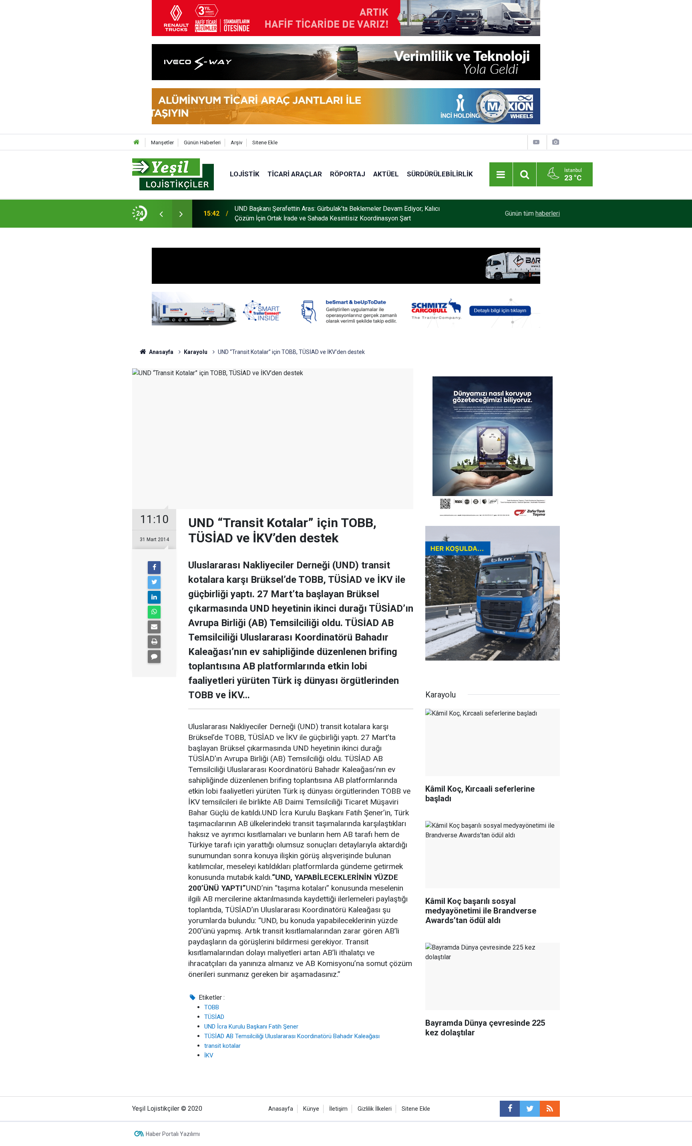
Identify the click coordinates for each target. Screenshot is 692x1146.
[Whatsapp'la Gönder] (154, 612)
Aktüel (386, 174)
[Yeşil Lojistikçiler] (173, 174)
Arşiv (236, 142)
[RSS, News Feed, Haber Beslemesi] (550, 1109)
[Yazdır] (154, 641)
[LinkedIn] (154, 597)
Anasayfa (280, 1109)
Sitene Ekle (265, 142)
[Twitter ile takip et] (530, 1109)
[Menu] (501, 174)
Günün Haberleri (202, 142)
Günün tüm (532, 213)
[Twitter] (154, 582)
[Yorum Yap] (154, 656)
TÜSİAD (214, 1017)
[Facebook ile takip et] (510, 1109)
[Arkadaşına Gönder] (154, 626)
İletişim (338, 1109)
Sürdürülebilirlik (440, 174)
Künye (311, 1109)
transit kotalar (222, 1045)
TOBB (211, 1007)
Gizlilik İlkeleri (375, 1109)
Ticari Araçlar (295, 174)
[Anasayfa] (136, 142)
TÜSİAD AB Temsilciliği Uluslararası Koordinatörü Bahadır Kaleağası (292, 1036)
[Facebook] (154, 567)
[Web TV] (536, 142)
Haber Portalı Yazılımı (173, 1134)
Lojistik (245, 174)
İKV (208, 1055)
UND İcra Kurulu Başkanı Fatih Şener (251, 1026)
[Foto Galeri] (555, 142)
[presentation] (161, 213)
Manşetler (162, 142)
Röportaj (347, 174)
